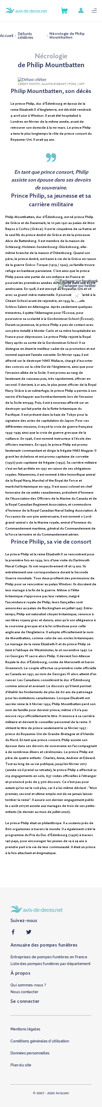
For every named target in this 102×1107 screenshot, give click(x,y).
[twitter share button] (28, 933)
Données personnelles (29, 1053)
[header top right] (85, 11)
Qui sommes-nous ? (28, 985)
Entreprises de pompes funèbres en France (48, 957)
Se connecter (24, 1001)
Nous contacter (24, 992)
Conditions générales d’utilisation (39, 1041)
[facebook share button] (13, 933)
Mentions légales (25, 1029)
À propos (20, 973)
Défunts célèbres (25, 35)
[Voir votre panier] (64, 10)
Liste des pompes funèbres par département (50, 964)
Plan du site (20, 1065)
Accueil (6, 36)
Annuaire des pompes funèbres (44, 945)
